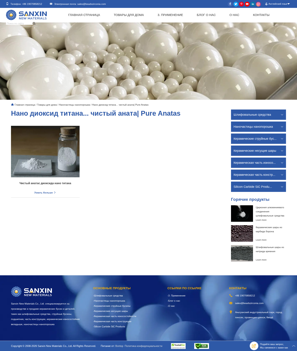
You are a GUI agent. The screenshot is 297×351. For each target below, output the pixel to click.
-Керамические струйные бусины (111, 305)
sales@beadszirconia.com (91, 4)
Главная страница (84, 15)
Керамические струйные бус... (255, 138)
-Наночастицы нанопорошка (109, 300)
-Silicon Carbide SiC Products (109, 326)
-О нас (171, 305)
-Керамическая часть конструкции (112, 321)
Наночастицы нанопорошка (74, 104)
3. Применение (170, 15)
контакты (261, 15)
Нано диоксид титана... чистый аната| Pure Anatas (120, 104)
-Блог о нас (173, 300)
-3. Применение (176, 295)
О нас (234, 15)
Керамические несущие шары (255, 150)
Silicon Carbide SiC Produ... (253, 186)
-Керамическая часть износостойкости (114, 316)
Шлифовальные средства (252, 114)
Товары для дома (129, 15)
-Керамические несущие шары (110, 311)
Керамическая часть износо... (255, 162)
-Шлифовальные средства (108, 295)
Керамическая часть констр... (254, 174)
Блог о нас (206, 15)
